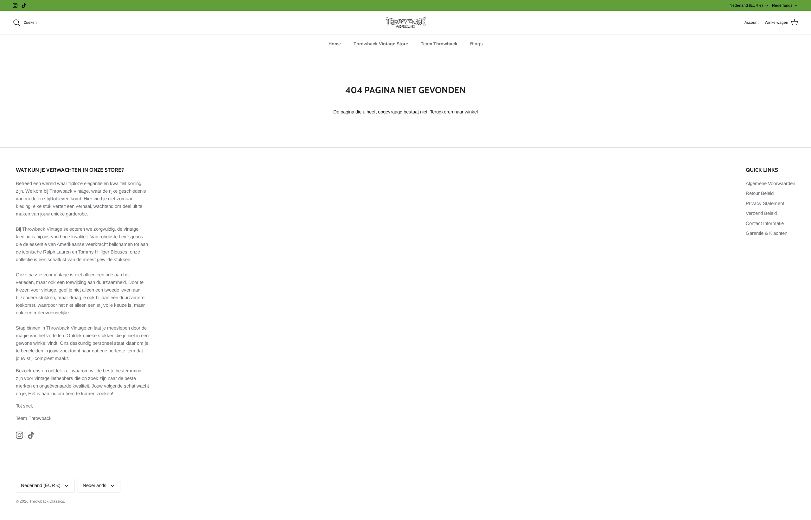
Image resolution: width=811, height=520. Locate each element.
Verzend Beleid (761, 213)
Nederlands (782, 5)
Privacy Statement (765, 203)
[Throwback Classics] (405, 22)
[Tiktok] (24, 5)
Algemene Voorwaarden (770, 183)
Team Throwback (439, 43)
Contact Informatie (765, 223)
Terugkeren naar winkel (454, 111)
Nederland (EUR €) (746, 5)
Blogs (476, 43)
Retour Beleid (760, 193)
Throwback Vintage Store (381, 43)
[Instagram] (15, 5)
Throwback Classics (46, 501)
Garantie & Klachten (766, 233)
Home (335, 43)
